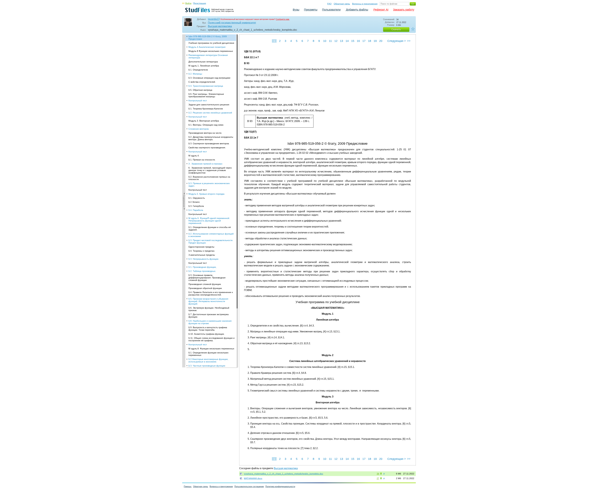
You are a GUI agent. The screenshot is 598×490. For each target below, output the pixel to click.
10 (324, 40)
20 (380, 40)
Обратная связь (342, 3)
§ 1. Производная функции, (202, 267)
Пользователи (331, 9)
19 (375, 40)
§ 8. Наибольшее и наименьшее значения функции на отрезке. (210, 322)
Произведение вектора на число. (205, 133)
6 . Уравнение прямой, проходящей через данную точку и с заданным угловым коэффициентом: (210, 170)
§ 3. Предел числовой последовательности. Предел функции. (210, 241)
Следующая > (396, 40)
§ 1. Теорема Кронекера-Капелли (205, 108)
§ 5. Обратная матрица (200, 90)
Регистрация (199, 3)
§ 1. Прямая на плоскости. (202, 159)
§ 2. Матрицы (195, 74)
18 (369, 40)
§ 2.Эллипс (194, 202)
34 (378, 473)
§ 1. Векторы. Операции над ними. (206, 125)
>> (409, 40)
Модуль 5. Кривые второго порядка (206, 194)
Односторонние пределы (201, 247)
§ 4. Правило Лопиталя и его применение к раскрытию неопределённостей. (210, 293)
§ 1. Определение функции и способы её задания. (209, 228)
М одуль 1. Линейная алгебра (203, 65)
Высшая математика (220, 26)
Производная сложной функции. (204, 284)
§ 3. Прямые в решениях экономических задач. (209, 184)
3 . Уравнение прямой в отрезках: (205, 163)
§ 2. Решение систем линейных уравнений (210, 112)
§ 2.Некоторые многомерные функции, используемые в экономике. (208, 360)
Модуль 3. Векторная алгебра (203, 121)
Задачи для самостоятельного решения (208, 104)
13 (341, 40)
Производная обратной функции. (205, 288)
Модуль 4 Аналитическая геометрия (206, 47)
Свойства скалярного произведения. (207, 147)
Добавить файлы (357, 9)
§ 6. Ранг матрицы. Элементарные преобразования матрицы (206, 95)
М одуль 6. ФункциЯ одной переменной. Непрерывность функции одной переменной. (209, 220)
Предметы (310, 9)
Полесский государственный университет (232, 22)
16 (358, 40)
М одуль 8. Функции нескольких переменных (211, 348)
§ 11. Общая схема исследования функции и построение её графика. (211, 339)
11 (330, 40)
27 (378, 478)
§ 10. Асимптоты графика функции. (206, 334)
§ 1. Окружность (196, 198)
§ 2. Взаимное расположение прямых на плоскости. (209, 178)
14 (347, 40)
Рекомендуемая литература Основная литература (208, 56)
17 (363, 40)
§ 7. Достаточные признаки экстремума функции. (208, 315)
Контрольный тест (197, 100)
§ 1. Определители (198, 69)
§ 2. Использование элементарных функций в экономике (211, 234)
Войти (188, 3)
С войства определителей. (202, 82)
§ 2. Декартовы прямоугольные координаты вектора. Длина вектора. (210, 138)
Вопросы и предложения (364, 3)
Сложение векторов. (198, 129)
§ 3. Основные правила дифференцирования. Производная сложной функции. (206, 277)
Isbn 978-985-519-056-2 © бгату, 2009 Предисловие (207, 37)
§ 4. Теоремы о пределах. (201, 251)
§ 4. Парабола (195, 210)
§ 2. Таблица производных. (202, 271)
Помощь (188, 486)
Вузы (296, 9)
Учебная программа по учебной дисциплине (211, 43)
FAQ (329, 3)
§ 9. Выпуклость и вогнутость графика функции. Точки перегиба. (207, 328)
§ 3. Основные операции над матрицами (209, 78)
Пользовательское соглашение (249, 486)
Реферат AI (380, 9)
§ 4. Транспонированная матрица (205, 86)
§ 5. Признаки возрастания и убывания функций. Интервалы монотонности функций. (208, 301)
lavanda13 (214, 19)
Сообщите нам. (283, 19)
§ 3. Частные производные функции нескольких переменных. (206, 366)
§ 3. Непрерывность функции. (203, 259)
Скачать (396, 29)
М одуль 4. (193, 155)
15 (352, 40)
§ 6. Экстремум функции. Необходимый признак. (208, 309)
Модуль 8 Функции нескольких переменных (210, 51)
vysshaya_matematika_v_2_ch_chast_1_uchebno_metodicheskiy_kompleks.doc (283, 473)
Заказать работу (403, 9)
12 (335, 40)
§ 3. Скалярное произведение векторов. (208, 143)
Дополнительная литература (203, 61)
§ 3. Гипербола (196, 206)
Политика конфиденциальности (280, 486)
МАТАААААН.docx (253, 478)
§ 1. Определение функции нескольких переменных (208, 353)
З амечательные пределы (201, 255)
